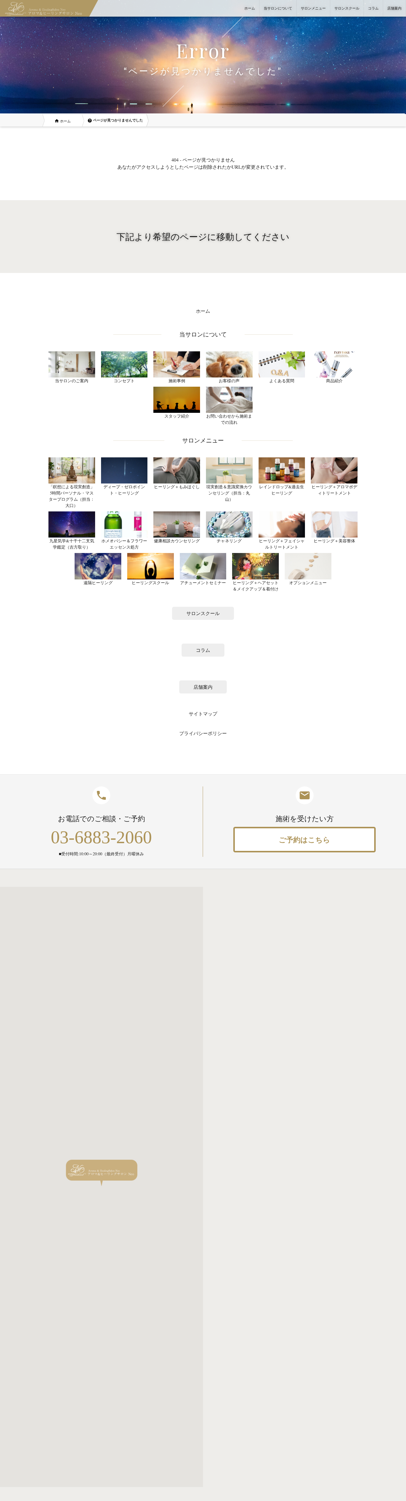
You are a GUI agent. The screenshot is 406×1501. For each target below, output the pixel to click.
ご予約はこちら (304, 839)
